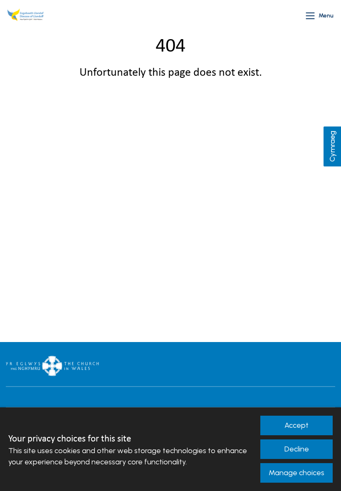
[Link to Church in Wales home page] (52, 365)
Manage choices (296, 472)
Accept (296, 425)
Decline (296, 449)
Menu (326, 15)
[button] (310, 16)
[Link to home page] (26, 15)
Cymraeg (332, 146)
